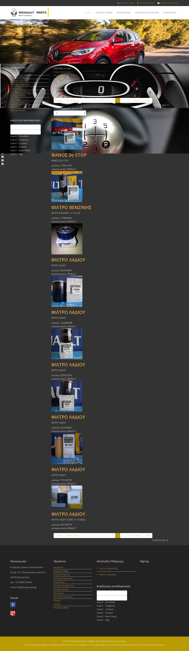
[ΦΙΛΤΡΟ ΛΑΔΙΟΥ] (116, 238)
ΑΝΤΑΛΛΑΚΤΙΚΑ (124, 12)
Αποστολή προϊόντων (147, 12)
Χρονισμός (15, 99)
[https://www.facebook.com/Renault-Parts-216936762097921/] (29, 604)
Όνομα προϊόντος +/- (64, 71)
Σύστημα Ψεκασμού (20, 102)
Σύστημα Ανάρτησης (20, 84)
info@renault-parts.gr (169, 3)
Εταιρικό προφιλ (104, 12)
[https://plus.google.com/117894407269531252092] (29, 613)
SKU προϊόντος (61, 75)
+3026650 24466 (127, 3)
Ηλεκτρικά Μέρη (18, 110)
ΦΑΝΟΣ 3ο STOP (69, 155)
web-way (122, 641)
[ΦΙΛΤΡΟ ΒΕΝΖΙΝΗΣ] (116, 186)
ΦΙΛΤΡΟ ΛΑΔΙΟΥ (68, 260)
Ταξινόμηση (59, 86)
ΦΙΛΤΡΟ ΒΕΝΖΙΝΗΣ (71, 207)
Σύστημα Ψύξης (18, 95)
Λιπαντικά (15, 73)
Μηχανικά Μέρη (17, 77)
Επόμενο (137, 100)
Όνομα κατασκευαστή (64, 82)
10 (128, 100)
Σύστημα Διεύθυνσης (20, 91)
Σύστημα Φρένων (18, 80)
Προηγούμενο (72, 100)
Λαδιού (57, 604)
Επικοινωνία (169, 12)
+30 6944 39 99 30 (146, 3)
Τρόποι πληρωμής (107, 574)
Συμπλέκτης (16, 88)
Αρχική (88, 12)
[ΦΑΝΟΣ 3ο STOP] (116, 134)
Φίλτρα (13, 106)
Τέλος (147, 100)
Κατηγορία (58, 79)
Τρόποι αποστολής (108, 568)
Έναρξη (59, 100)
